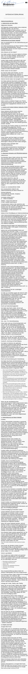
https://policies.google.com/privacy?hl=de (10, 668)
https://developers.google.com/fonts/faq (18, 665)
